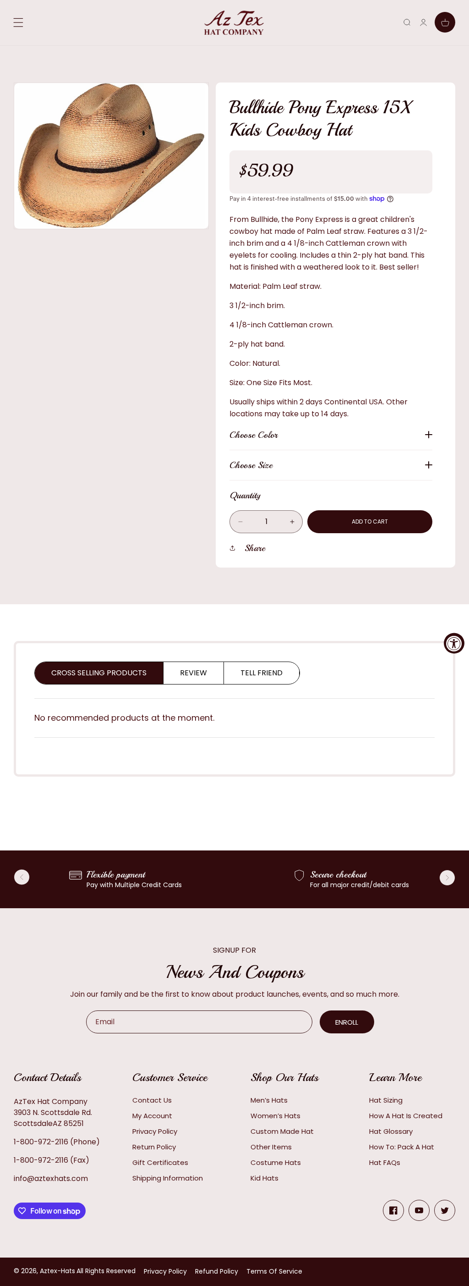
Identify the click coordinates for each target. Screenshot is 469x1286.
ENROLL (346, 1022)
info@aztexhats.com (51, 1178)
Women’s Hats (275, 1115)
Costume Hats (276, 1162)
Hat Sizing (386, 1100)
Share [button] (255, 548)
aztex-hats (57, 1270)
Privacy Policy (154, 1131)
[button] (407, 22)
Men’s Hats (269, 1100)
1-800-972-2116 (41, 1142)
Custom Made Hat (282, 1131)
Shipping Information (167, 1178)
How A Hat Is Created (405, 1115)
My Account (152, 1115)
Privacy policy (165, 1271)
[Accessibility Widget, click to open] (454, 643)
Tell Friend (261, 673)
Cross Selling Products (99, 673)
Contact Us (152, 1100)
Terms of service (274, 1271)
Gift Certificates (160, 1162)
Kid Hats (264, 1178)
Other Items (271, 1147)
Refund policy (216, 1271)
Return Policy (154, 1147)
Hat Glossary (391, 1131)
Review (193, 673)
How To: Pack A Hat (401, 1147)
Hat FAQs (384, 1162)
